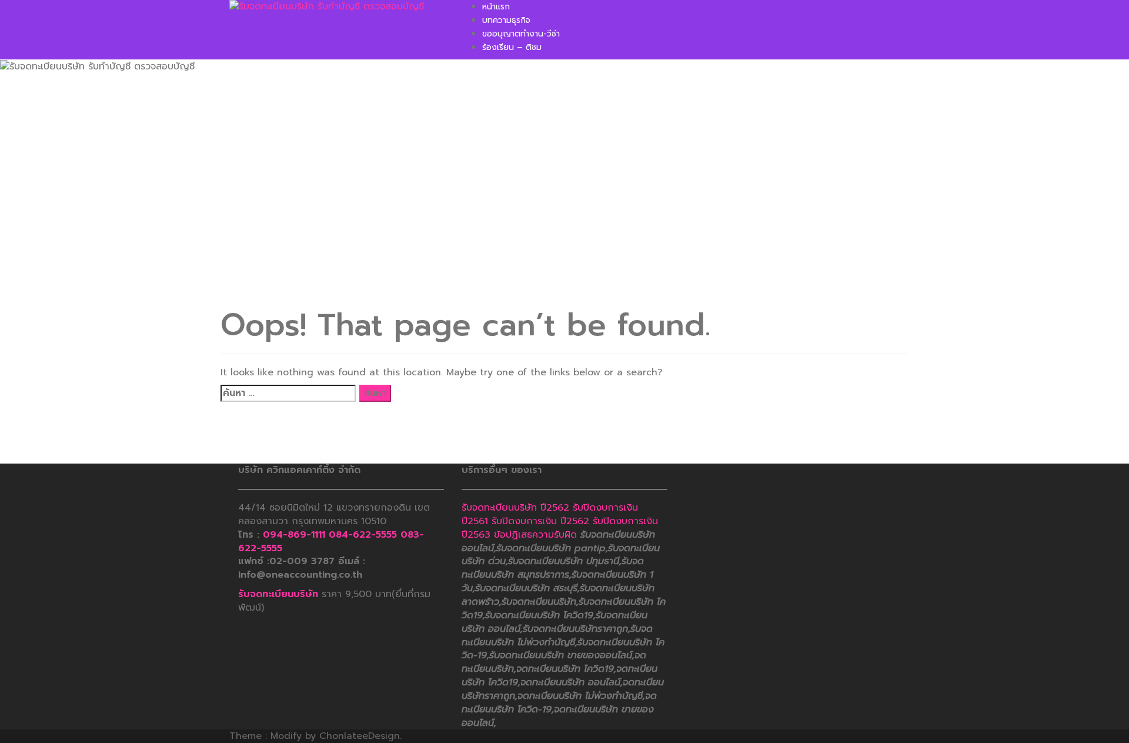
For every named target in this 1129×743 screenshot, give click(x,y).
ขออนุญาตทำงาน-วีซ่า (521, 34)
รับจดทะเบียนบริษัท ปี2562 (515, 508)
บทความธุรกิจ (506, 20)
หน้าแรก (496, 7)
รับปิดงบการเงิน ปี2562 (540, 521)
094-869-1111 (294, 535)
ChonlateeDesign (359, 736)
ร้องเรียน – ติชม (512, 47)
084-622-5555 (363, 535)
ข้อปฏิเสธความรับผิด (535, 535)
